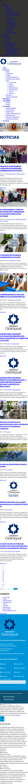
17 (3, 578)
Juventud (11, 29)
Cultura (11, 20)
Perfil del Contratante (12, 54)
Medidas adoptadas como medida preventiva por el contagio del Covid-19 (14, 504)
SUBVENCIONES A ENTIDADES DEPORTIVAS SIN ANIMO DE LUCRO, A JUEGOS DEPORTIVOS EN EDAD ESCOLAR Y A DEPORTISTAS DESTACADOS (13, 382)
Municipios (6, 34)
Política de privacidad (8, 696)
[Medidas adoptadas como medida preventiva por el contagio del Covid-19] (13, 498)
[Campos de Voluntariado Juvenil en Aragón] (13, 461)
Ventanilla (6, 41)
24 (3, 584)
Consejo (8, 11)
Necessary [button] (3, 751)
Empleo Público (10, 45)
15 (3, 574)
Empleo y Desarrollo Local (13, 49)
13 (3, 571)
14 (3, 573)
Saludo (7, 7)
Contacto (5, 56)
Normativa (9, 31)
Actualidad (6, 36)
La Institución (9, 9)
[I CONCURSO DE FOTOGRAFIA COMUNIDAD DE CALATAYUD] (13, 251)
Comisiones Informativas (13, 14)
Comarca (5, 5)
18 (3, 579)
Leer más (17, 715)
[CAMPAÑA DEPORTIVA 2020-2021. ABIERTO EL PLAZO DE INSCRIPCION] (13, 291)
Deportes (11, 22)
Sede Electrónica (10, 50)
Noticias (8, 38)
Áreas (7, 16)
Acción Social (12, 18)
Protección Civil (13, 25)
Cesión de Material (11, 43)
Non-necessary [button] (4, 767)
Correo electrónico (6, 679)
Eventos (8, 40)
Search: (2, 704)
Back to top (3, 613)
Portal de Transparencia (13, 52)
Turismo (11, 27)
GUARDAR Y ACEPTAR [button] (6, 783)
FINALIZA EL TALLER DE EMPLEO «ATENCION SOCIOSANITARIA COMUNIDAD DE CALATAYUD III (11, 168)
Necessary (5, 752)
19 (3, 581)
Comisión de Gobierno (12, 13)
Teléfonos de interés (11, 32)
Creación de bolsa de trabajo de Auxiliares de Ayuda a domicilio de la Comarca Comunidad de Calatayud (13, 546)
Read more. (3, 187)
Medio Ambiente (13, 23)
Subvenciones (10, 47)
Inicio (4, 4)
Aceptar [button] (12, 715)
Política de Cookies (9, 699)
